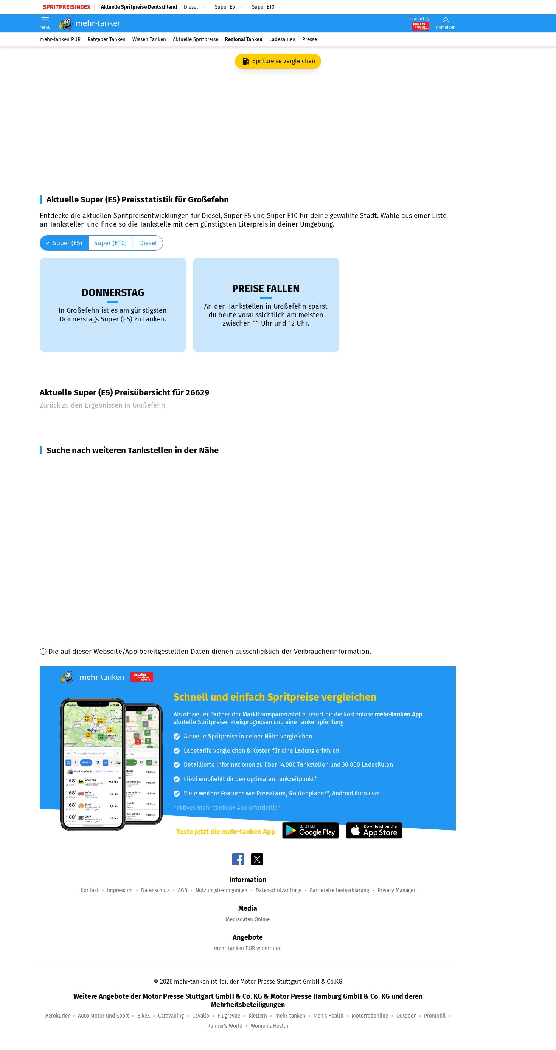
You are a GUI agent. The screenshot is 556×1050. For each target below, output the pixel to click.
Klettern (257, 1016)
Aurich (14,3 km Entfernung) (92, 549)
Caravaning (171, 1016)
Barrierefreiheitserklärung (339, 890)
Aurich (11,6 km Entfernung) (92, 508)
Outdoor (406, 1016)
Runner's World (224, 1026)
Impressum (120, 890)
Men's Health (328, 1016)
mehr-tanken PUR (60, 39)
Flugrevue (228, 1016)
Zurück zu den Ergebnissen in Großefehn (102, 405)
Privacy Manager (396, 890)
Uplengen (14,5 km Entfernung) (97, 562)
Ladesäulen (282, 39)
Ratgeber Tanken (106, 39)
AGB (182, 890)
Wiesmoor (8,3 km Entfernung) (96, 467)
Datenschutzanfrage (278, 890)
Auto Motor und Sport (103, 1016)
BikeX (143, 1016)
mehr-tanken (290, 1016)
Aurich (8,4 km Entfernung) (91, 481)
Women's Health (269, 1026)
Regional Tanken (243, 39)
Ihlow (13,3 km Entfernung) (90, 521)
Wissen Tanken (149, 39)
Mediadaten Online (248, 919)
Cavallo (200, 1016)
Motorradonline (370, 1016)
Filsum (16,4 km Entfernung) (92, 576)
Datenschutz (155, 890)
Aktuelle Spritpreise (195, 39)
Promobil (435, 1016)
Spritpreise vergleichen (283, 61)
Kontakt (90, 890)
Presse (309, 39)
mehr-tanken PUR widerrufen (248, 948)
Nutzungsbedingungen (221, 890)
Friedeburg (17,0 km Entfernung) (99, 589)
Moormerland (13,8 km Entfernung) (104, 535)
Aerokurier (57, 1016)
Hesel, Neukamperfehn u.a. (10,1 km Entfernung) (123, 494)
